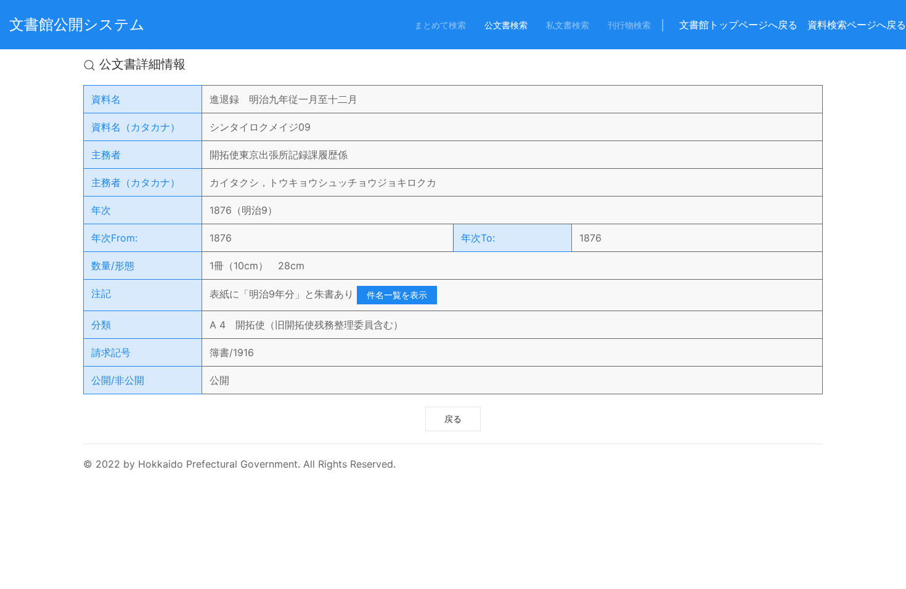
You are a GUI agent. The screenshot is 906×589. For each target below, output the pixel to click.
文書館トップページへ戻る (738, 24)
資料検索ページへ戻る (856, 24)
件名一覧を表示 (397, 295)
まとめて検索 (440, 25)
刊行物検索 (629, 25)
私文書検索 (567, 25)
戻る (453, 418)
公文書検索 (506, 25)
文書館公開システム (77, 24)
